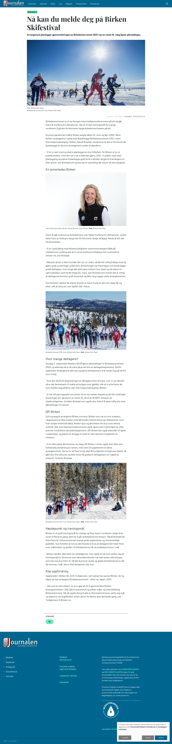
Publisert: (110, 116)
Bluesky (9, 657)
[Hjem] (14, 4)
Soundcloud (11, 671)
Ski (49, 622)
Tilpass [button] (125, 738)
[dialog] (143, 732)
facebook (10, 662)
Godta (161, 738)
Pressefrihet (81, 4)
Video (53, 4)
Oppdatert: (128, 116)
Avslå (148, 738)
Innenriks (32, 4)
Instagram (10, 666)
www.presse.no (122, 695)
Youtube (10, 676)
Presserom (94, 4)
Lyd (60, 4)
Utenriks (43, 4)
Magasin (69, 4)
